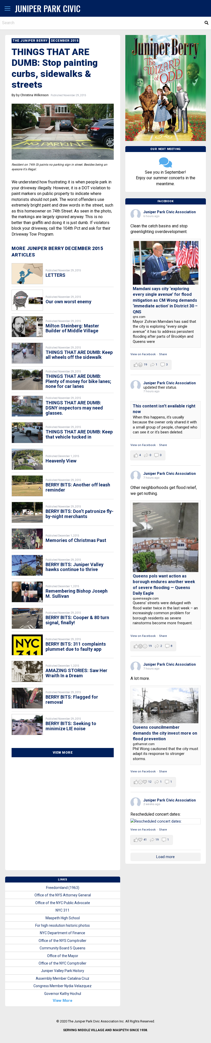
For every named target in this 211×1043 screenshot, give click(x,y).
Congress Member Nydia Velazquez (62, 986)
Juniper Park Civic (48, 8)
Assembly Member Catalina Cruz (62, 978)
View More (63, 752)
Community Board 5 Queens (62, 948)
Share (163, 354)
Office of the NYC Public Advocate (62, 903)
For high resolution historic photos (62, 925)
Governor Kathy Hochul (62, 994)
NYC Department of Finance (62, 933)
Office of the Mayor (62, 956)
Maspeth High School (63, 918)
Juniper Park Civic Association (169, 212)
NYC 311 (62, 910)
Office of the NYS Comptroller (62, 941)
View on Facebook (143, 354)
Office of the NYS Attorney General (62, 895)
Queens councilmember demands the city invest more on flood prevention (165, 733)
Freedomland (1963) (62, 888)
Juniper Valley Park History (62, 971)
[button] (7, 9)
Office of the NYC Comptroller (62, 963)
